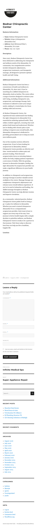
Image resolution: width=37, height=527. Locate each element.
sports (7, 491)
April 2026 (8, 450)
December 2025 (10, 460)
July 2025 (8, 472)
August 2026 (9, 441)
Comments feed (10, 514)
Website (6, 340)
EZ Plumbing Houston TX (13, 415)
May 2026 (8, 448)
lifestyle (7, 488)
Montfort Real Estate (12, 408)
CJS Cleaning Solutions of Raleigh (16, 417)
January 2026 (9, 458)
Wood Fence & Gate (11, 410)
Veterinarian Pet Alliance (13, 413)
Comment (7, 298)
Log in (7, 510)
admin (7, 277)
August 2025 (9, 469)
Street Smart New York (9, 523)
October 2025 (9, 465)
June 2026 (8, 446)
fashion (7, 486)
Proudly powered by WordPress (25, 523)
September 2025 (10, 467)
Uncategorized (24, 277)
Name (5, 324)
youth (7, 495)
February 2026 (10, 455)
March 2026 (9, 453)
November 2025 (10, 462)
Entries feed (9, 512)
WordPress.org (10, 517)
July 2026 (8, 443)
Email (5, 332)
